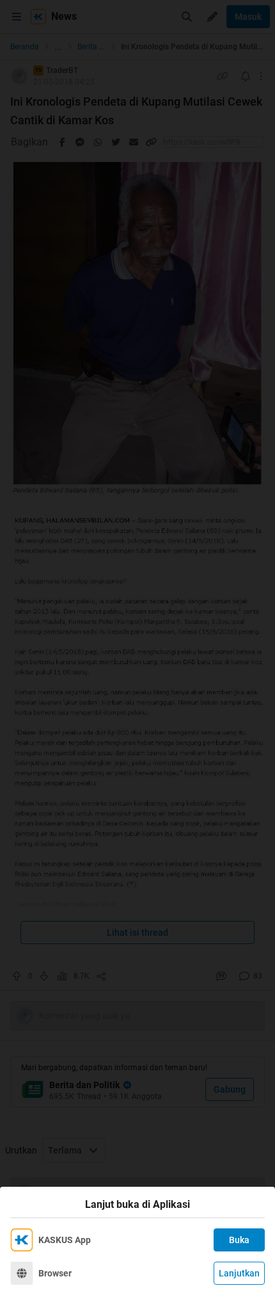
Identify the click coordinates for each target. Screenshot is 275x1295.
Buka (239, 1240)
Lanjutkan (239, 1273)
